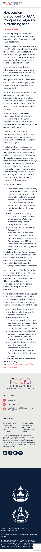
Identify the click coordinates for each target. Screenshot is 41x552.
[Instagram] (20, 453)
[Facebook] (5, 453)
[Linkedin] (15, 453)
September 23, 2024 (10, 29)
